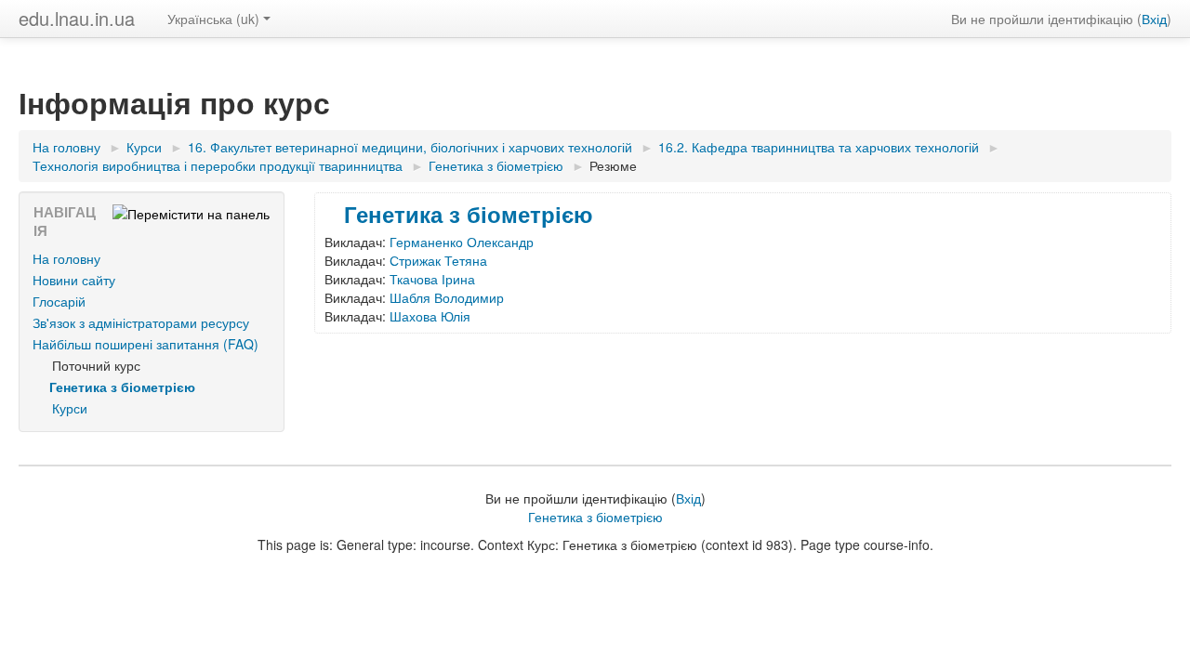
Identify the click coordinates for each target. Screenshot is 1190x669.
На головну (66, 258)
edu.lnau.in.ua (77, 18)
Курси (69, 408)
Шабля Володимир (447, 297)
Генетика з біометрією (468, 214)
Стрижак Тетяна (438, 260)
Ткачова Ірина (432, 278)
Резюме (613, 165)
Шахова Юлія (430, 316)
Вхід (1154, 18)
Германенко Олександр (462, 241)
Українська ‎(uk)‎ (213, 18)
